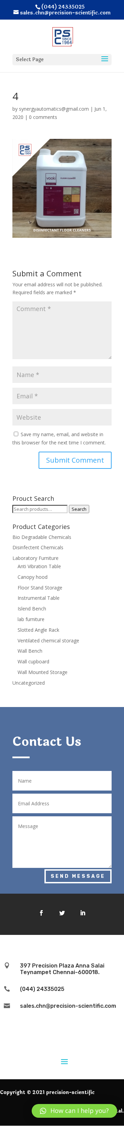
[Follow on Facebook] (41, 912)
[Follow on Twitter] (62, 912)
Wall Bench (30, 651)
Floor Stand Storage (40, 587)
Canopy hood (33, 577)
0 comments (43, 117)
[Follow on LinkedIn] (83, 912)
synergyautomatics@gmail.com (54, 109)
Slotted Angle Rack (38, 630)
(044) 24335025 (42, 989)
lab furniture (31, 619)
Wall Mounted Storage (43, 672)
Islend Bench (32, 608)
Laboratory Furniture (35, 558)
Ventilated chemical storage (48, 640)
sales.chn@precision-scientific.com (68, 1006)
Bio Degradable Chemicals (41, 537)
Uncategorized (28, 683)
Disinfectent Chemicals (37, 547)
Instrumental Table (39, 598)
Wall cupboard (33, 661)
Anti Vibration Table (39, 566)
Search (79, 509)
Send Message (78, 876)
